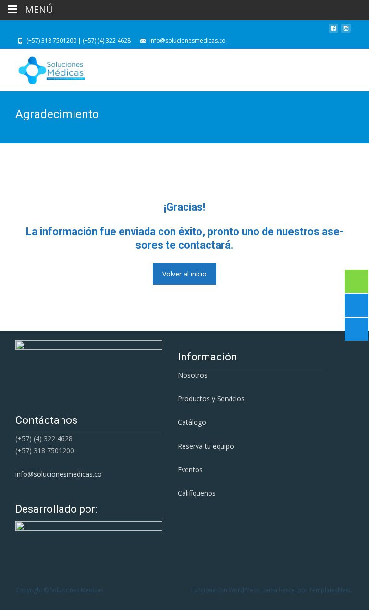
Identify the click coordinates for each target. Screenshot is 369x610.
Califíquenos (197, 493)
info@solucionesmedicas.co (58, 473)
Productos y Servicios (211, 398)
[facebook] (333, 31)
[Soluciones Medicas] (43, 68)
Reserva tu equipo (206, 446)
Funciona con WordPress (225, 590)
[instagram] (346, 31)
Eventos (190, 469)
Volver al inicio (184, 273)
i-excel (288, 590)
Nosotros (193, 375)
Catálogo (192, 422)
